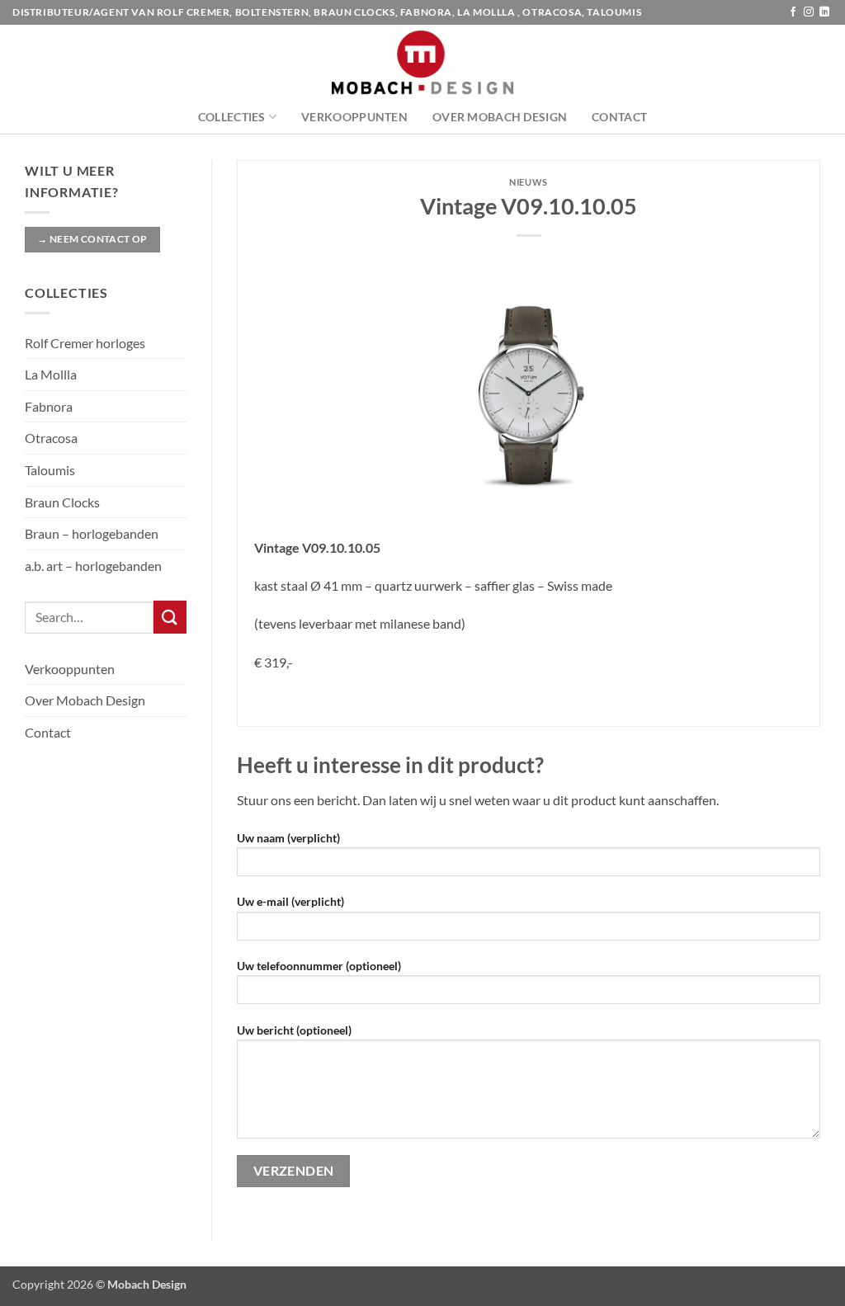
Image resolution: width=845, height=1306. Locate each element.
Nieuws (528, 182)
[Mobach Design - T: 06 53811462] (423, 62)
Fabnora (49, 406)
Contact (619, 117)
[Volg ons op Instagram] (809, 12)
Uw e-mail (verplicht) (290, 901)
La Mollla (51, 374)
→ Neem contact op (92, 239)
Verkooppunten (354, 117)
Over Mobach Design (499, 117)
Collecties (232, 117)
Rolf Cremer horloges (85, 343)
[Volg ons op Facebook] (793, 12)
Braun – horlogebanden (91, 533)
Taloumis (50, 470)
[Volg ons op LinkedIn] (824, 12)
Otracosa (51, 438)
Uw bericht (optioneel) (294, 1030)
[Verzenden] (169, 617)
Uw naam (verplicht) (288, 838)
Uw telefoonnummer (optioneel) (319, 966)
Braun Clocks (62, 502)
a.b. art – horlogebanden (93, 565)
